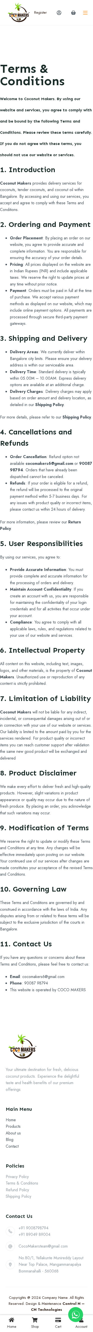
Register (40, 12)
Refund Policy (17, 1190)
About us (13, 1133)
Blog (9, 1139)
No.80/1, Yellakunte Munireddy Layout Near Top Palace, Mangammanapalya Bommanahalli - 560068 (51, 1264)
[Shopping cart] (73, 12)
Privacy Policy (17, 1177)
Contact (12, 1146)
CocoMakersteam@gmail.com (43, 1246)
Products (13, 1126)
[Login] (59, 12)
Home (11, 1120)
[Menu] (85, 12)
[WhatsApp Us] (75, 1314)
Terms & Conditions (22, 1183)
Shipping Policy (18, 1196)
